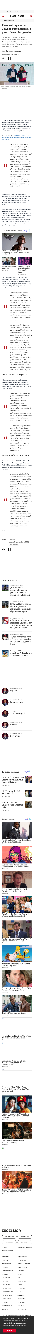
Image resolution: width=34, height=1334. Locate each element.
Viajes (19, 1285)
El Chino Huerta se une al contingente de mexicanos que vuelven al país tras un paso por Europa (20, 608)
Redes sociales (22, 1267)
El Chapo (5, 1302)
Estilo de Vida (22, 1281)
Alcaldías (20, 1271)
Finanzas (5, 1267)
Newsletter (25, 1236)
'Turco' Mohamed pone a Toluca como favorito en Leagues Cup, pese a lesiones (20, 640)
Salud (19, 1278)
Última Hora (21, 1260)
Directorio (5, 1247)
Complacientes (16, 702)
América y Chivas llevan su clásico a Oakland (21, 654)
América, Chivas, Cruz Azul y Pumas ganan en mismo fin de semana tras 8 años (16, 137)
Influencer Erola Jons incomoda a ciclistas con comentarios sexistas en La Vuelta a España (21, 624)
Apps (19, 1292)
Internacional (6, 1264)
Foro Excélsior (7, 1288)
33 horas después (18, 713)
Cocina (19, 1274)
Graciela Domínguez (15, 12)
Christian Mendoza (13, 51)
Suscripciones (22, 1309)
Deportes (5, 1274)
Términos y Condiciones (24, 1247)
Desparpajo (15, 736)
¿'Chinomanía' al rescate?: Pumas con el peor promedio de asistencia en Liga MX (20, 591)
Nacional (5, 1260)
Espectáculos (6, 1278)
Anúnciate (9, 1242)
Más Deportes (14, 545)
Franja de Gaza (7, 1295)
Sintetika (5, 1281)
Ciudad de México (8, 1271)
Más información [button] (20, 1326)
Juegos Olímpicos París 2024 (19, 542)
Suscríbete (24, 1242)
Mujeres (5, 1309)
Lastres (13, 724)
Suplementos (22, 1257)
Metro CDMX (6, 1299)
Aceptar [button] (9, 1330)
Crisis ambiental (7, 1292)
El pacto (13, 691)
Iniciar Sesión (9, 1236)
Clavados (12, 539)
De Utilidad (21, 1288)
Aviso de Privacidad (7, 1250)
